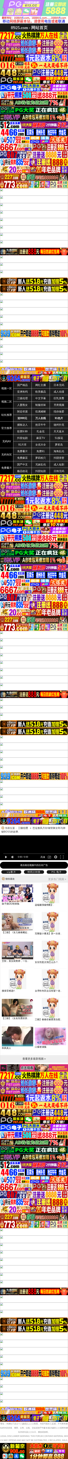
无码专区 (6, 454)
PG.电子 (56, 872)
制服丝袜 (40, 405)
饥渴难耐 (40, 411)
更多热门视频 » (57, 879)
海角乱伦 (59, 451)
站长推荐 (6, 414)
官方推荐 (6, 428)
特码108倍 (34, 872)
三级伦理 (22, 398)
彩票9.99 (22, 431)
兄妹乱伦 (40, 464)
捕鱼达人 (22, 424)
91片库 (22, 444)
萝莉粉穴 (40, 457)
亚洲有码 (22, 391)
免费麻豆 (22, 457)
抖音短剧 (22, 438)
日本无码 (59, 385)
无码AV (6, 441)
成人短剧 (59, 464)
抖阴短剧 (40, 471)
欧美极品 (40, 391)
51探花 (59, 438)
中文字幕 (40, 398)
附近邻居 (22, 411)
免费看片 (22, 451)
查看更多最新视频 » (34, 1058)
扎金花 (41, 431)
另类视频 (59, 405)
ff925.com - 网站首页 (29, 27)
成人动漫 (59, 391)
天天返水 (59, 431)
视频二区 (6, 401)
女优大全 (40, 444)
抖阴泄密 (59, 457)
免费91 (40, 451)
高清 (42, 857)
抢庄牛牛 (40, 424)
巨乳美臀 (59, 398)
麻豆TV (40, 438)
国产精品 (22, 385)
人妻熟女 (22, 405)
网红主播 (40, 385)
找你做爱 (59, 411)
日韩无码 (59, 471)
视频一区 (6, 388)
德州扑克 (59, 424)
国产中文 (22, 464)
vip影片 (11, 872)
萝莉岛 (59, 444)
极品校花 (22, 471)
